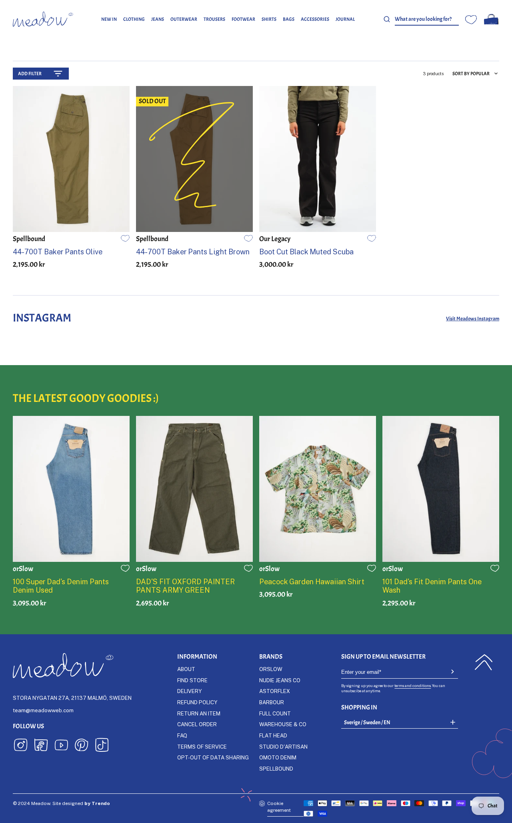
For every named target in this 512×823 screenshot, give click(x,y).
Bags (288, 19)
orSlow (270, 669)
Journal (345, 19)
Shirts (269, 19)
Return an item (198, 713)
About (186, 669)
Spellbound (276, 768)
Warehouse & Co (282, 724)
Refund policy (197, 702)
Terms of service (202, 746)
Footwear (243, 19)
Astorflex (274, 691)
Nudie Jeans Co (279, 680)
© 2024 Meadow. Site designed (61, 803)
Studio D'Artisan (283, 746)
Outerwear (183, 19)
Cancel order (197, 724)
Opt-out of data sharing (213, 757)
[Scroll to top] (483, 662)
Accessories (315, 19)
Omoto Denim (277, 757)
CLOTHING (134, 19)
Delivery (189, 691)
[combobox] (427, 19)
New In (109, 19)
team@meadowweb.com (43, 710)
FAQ (182, 735)
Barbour (271, 702)
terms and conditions (412, 685)
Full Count (275, 713)
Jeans (157, 19)
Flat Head (273, 735)
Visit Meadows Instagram (472, 318)
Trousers (214, 19)
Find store (192, 680)
